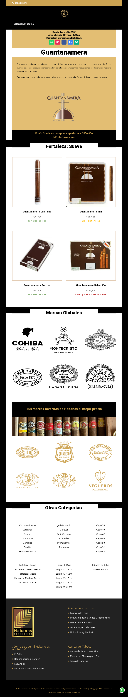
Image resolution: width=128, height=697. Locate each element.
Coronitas (27, 529)
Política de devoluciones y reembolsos (90, 617)
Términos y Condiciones (82, 627)
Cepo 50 (100, 542)
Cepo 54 (100, 551)
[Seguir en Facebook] (64, 42)
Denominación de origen (27, 658)
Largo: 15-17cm (64, 578)
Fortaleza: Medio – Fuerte (27, 578)
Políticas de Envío (79, 612)
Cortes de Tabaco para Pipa (84, 651)
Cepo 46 (100, 538)
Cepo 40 (100, 529)
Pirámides (64, 538)
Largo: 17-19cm (64, 582)
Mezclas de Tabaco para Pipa (85, 656)
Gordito (27, 547)
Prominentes (64, 542)
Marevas (63, 529)
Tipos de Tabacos (79, 660)
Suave (75, 146)
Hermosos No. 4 (27, 551)
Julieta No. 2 (64, 525)
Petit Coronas (64, 534)
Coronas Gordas (27, 525)
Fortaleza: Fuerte (27, 582)
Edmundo (27, 538)
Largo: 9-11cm (64, 564)
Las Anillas (19, 663)
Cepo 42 (100, 534)
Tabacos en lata (100, 569)
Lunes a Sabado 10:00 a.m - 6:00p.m (64, 35)
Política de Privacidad (81, 622)
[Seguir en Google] (70, 42)
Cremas (28, 534)
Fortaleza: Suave (27, 564)
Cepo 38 (100, 525)
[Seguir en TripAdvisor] (76, 42)
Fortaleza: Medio (27, 573)
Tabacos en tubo (100, 564)
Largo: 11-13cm (64, 569)
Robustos (64, 547)
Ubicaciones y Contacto (82, 632)
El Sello (18, 654)
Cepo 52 (100, 547)
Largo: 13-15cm (64, 573)
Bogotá (64, 32)
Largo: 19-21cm (64, 586)
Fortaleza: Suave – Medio (27, 569)
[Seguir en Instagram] (57, 42)
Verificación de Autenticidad (29, 668)
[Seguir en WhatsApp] (51, 42)
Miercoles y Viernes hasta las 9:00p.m (64, 38)
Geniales (27, 542)
